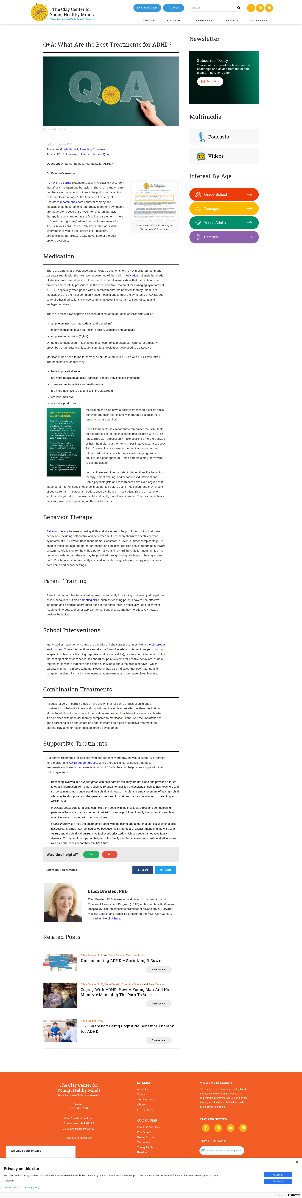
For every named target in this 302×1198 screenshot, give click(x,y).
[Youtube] (231, 1128)
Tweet (168, 870)
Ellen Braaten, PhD (61, 144)
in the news (145, 1109)
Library (229, 20)
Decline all (278, 1181)
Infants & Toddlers (148, 1127)
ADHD (60, 154)
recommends (68, 202)
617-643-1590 (79, 1108)
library (141, 1104)
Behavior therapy (57, 531)
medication (131, 275)
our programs (146, 1099)
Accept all (278, 1174)
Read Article (158, 969)
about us (143, 1089)
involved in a (81, 782)
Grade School (69, 149)
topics (141, 1094)
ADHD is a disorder (59, 182)
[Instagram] (260, 8)
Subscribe (213, 81)
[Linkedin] (269, 8)
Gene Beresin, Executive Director (128, 955)
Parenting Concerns (92, 149)
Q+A (106, 154)
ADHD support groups (83, 762)
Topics (171, 20)
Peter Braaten (156, 984)
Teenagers (212, 208)
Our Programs (202, 20)
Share (145, 870)
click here (114, 918)
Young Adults (215, 223)
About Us (149, 20)
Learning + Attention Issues (83, 154)
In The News (258, 20)
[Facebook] (251, 8)
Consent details (12, 1187)
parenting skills (89, 600)
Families (211, 237)
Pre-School (144, 1132)
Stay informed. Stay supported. (224, 1150)
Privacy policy (32, 1187)
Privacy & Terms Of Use (79, 1137)
